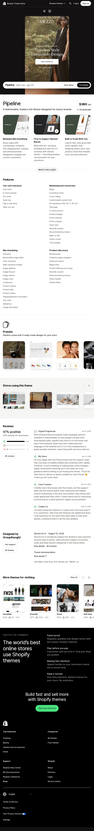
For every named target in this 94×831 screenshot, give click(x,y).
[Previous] (83, 386)
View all (73, 577)
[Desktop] (44, 11)
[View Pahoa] (68, 355)
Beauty (6, 743)
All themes (9, 550)
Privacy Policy (9, 808)
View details (39, 546)
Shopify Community (11, 777)
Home (5, 752)
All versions (52, 546)
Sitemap (6, 820)
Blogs (5, 781)
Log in (76, 3)
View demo (69, 85)
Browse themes (56, 3)
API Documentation (11, 772)
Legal (50, 777)
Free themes (53, 743)
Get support (10, 544)
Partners (51, 772)
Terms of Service (10, 802)
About (50, 768)
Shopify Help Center (12, 768)
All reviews (9, 456)
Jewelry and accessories (14, 747)
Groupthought (85, 109)
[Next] (89, 386)
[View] (14, 401)
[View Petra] (41, 355)
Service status (54, 781)
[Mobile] (50, 11)
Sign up (85, 3)
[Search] (70, 3)
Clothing (6, 738)
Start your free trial (47, 708)
